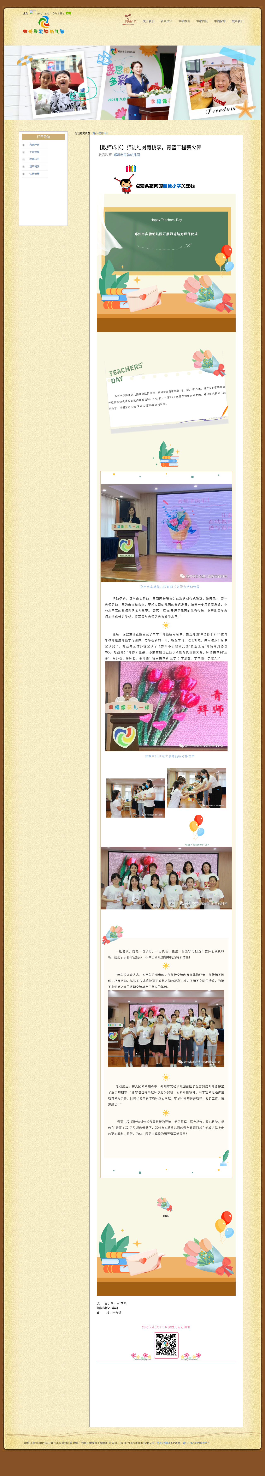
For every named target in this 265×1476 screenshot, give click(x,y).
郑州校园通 (163, 1443)
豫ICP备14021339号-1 (196, 1443)
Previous (11, 83)
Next (253, 83)
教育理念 (34, 144)
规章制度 (34, 166)
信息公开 (34, 173)
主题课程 (34, 152)
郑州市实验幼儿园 (127, 155)
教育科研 (34, 159)
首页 (95, 133)
